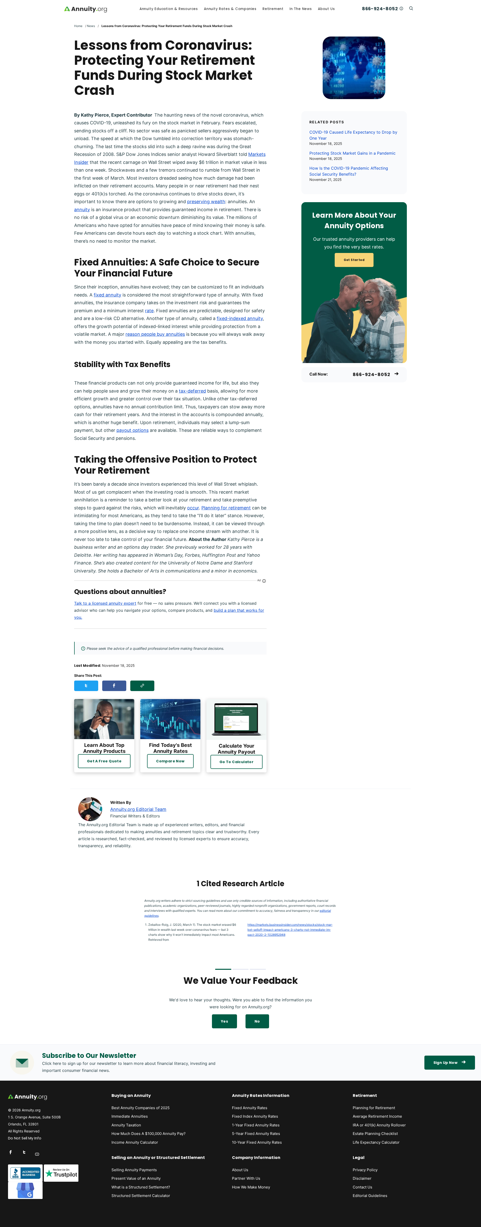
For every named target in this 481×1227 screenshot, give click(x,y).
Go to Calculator (236, 761)
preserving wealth (206, 201)
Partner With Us (246, 1178)
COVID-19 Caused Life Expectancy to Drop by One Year (353, 135)
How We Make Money (251, 1187)
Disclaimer (362, 1178)
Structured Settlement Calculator (140, 1195)
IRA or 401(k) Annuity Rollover (379, 1125)
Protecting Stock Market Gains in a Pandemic (352, 153)
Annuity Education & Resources (169, 9)
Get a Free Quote (104, 761)
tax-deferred (192, 391)
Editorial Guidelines (370, 1195)
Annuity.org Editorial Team (138, 809)
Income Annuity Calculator (134, 1142)
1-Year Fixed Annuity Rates (256, 1125)
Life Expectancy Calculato (375, 1142)
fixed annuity (107, 294)
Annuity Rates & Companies (230, 9)
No (257, 1021)
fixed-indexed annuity (240, 318)
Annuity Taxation (126, 1125)
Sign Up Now (445, 1062)
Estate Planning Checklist (375, 1133)
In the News (301, 9)
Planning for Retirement (374, 1107)
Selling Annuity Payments (134, 1169)
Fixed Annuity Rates (249, 1107)
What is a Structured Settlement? (140, 1187)
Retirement (273, 9)
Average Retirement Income (377, 1116)
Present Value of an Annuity (136, 1178)
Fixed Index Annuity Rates (255, 1116)
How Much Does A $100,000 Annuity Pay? (148, 1133)
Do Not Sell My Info (24, 1138)
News (91, 26)
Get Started (354, 260)
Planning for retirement (226, 507)
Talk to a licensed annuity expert (105, 603)
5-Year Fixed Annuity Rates (256, 1133)
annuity (82, 209)
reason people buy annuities (155, 334)
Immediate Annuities (129, 1116)
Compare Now (170, 761)
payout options (132, 430)
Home (78, 26)
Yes (224, 1021)
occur (193, 507)
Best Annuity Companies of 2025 (140, 1107)
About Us (326, 9)
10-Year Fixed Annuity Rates (257, 1142)
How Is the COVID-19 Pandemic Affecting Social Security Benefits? (348, 171)
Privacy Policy (365, 1169)
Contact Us (362, 1187)
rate (149, 310)
